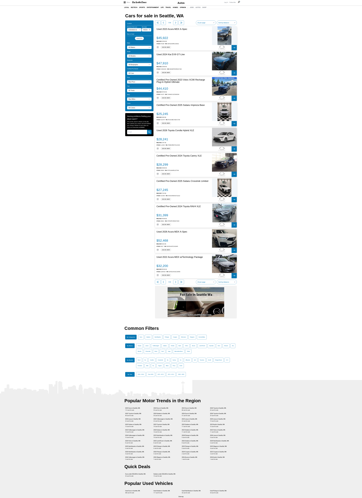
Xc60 (180, 365)
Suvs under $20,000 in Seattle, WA (135, 475)
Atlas (167, 365)
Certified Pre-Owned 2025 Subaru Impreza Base (180, 105)
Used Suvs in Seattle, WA (132, 491)
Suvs (141, 337)
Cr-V (227, 360)
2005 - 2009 (181, 374)
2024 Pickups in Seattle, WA (190, 436)
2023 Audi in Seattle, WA (217, 425)
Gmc (219, 345)
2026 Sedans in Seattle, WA (190, 442)
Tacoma (202, 360)
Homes (175, 7)
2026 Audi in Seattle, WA (217, 458)
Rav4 (139, 360)
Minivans (183, 337)
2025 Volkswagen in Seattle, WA (163, 420)
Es (180, 360)
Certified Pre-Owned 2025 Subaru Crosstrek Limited (182, 181)
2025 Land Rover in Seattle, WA (162, 442)
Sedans (148, 337)
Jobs (192, 7)
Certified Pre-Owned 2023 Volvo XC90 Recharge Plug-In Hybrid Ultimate (180, 81)
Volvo (186, 345)
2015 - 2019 (161, 374)
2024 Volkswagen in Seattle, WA (134, 436)
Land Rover (202, 345)
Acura (193, 345)
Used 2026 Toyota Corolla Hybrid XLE (175, 130)
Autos (181, 3)
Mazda (139, 351)
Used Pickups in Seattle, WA (218, 491)
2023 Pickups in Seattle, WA (161, 447)
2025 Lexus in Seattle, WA (217, 420)
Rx (145, 360)
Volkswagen (156, 345)
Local (126, 7)
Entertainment (153, 7)
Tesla (188, 351)
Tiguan (160, 365)
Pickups (167, 337)
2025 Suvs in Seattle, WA (132, 409)
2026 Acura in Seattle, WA (189, 458)
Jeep (169, 351)
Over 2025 (150, 374)
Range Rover (218, 360)
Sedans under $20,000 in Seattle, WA (164, 475)
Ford (162, 351)
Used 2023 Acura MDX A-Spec (171, 29)
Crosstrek (160, 360)
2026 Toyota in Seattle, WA (218, 414)
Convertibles (202, 337)
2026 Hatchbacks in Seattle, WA (134, 452)
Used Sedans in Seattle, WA (161, 491)
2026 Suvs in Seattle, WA (189, 414)
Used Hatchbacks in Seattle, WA (191, 491)
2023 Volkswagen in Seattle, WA (134, 431)
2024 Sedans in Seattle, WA (161, 414)
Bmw (156, 351)
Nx (167, 360)
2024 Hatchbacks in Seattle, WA (219, 442)
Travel (168, 7)
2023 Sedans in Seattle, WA (190, 431)
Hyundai (211, 345)
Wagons (192, 337)
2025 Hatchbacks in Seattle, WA (134, 447)
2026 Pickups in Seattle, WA (161, 452)
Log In (226, 2)
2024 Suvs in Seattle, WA (160, 409)
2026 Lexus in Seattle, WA (217, 436)
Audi (179, 345)
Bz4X (209, 360)
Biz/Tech (134, 7)
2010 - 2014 (171, 374)
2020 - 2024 (141, 374)
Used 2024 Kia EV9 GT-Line (170, 54)
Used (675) (139, 38)
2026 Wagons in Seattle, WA (161, 458)
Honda (172, 345)
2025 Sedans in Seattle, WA (190, 425)
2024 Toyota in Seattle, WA (218, 409)
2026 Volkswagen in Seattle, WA (134, 458)
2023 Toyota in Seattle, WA (161, 425)
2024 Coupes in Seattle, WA (190, 452)
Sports (142, 7)
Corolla (152, 360)
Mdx (147, 365)
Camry (174, 360)
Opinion (183, 7)
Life (162, 7)
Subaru (165, 345)
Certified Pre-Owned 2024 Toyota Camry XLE (179, 156)
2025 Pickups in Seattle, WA (190, 447)
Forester (140, 365)
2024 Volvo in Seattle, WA (132, 442)
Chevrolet (147, 351)
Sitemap (181, 496)
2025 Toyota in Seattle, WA (133, 414)
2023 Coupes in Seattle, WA (218, 452)
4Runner (188, 360)
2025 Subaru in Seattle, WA (133, 425)
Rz (153, 365)
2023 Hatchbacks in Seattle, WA (162, 436)
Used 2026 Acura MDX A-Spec (171, 232)
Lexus (146, 345)
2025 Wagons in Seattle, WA (218, 447)
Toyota (139, 345)
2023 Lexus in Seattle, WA (189, 420)
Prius (174, 365)
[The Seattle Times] (139, 2)
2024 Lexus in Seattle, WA (133, 420)
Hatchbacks (158, 337)
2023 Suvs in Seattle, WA (189, 409)
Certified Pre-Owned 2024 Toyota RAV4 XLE (178, 206)
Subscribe (232, 2)
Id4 (195, 360)
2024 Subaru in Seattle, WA (161, 431)
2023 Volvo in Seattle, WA (217, 431)
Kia (233, 345)
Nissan (226, 345)
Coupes (175, 337)
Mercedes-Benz (178, 351)
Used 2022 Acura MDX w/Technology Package (179, 257)
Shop (204, 7)
